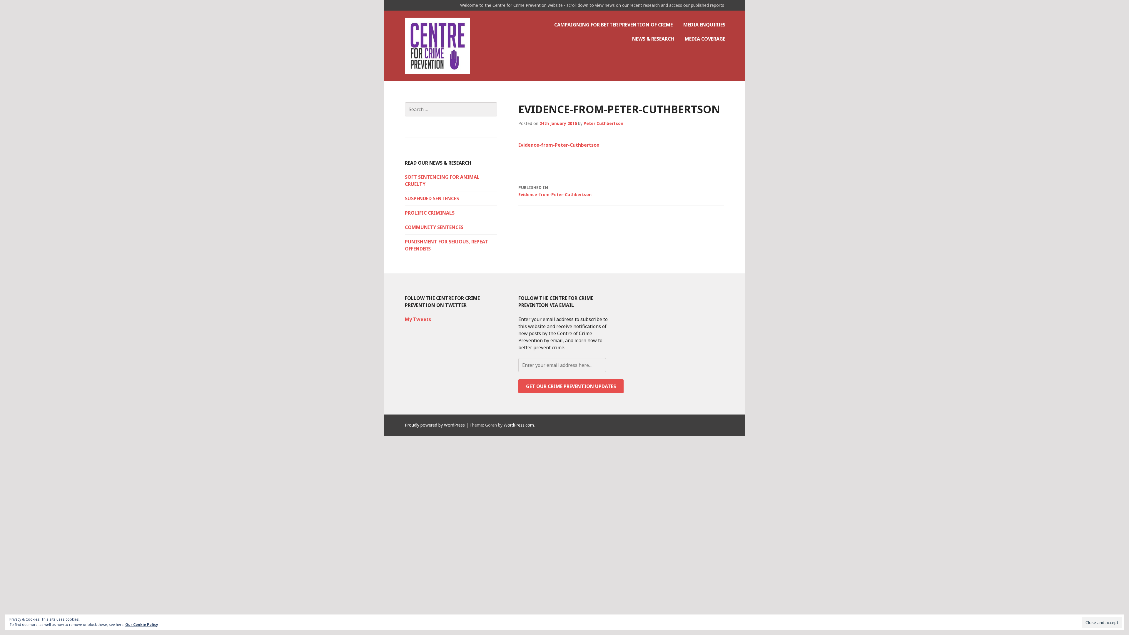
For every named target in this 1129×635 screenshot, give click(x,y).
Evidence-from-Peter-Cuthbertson (558, 145)
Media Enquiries (704, 24)
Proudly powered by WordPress (435, 425)
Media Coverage (705, 39)
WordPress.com (519, 425)
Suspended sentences (432, 198)
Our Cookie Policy (141, 624)
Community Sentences (434, 227)
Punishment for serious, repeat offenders (446, 245)
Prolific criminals (430, 213)
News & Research (653, 39)
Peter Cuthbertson (603, 123)
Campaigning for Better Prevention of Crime (613, 24)
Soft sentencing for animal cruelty (442, 180)
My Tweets (418, 319)
